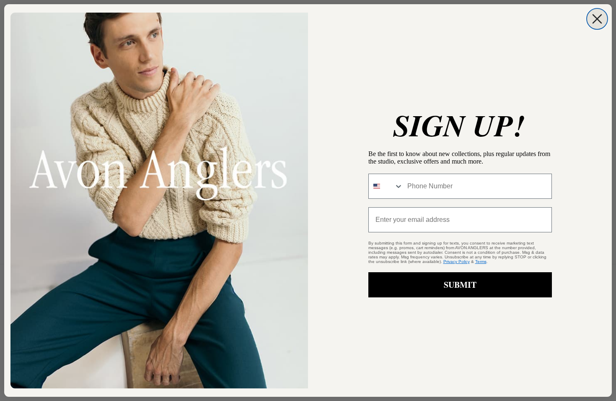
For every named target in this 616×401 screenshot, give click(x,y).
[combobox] (386, 186)
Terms (481, 261)
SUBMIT (460, 285)
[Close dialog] (597, 18)
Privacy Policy (456, 261)
